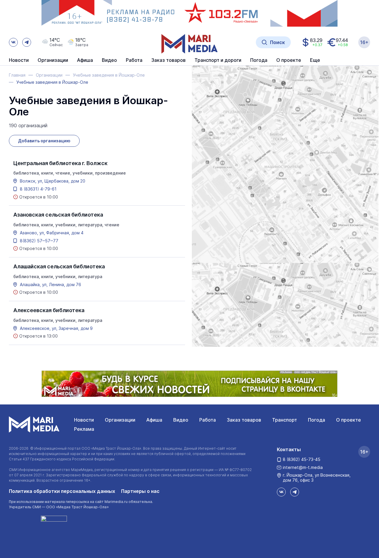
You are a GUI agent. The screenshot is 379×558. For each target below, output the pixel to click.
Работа (134, 60)
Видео (109, 60)
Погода (316, 420)
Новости (19, 60)
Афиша (154, 420)
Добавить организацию (44, 140)
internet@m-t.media (303, 467)
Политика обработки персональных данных (62, 491)
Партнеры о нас (140, 491)
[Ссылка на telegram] (26, 42)
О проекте (348, 420)
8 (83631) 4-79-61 (38, 189)
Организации (120, 420)
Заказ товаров (244, 420)
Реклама (84, 429)
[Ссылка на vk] (13, 42)
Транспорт (284, 420)
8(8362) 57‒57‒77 (39, 240)
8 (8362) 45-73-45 (301, 459)
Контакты (289, 449)
